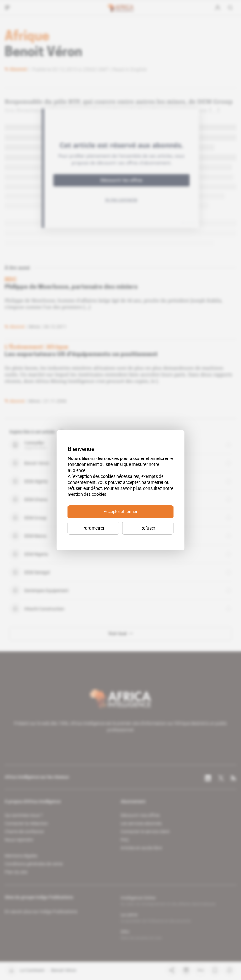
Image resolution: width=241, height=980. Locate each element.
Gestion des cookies (87, 494)
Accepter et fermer (120, 511)
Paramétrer (93, 528)
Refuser (147, 528)
